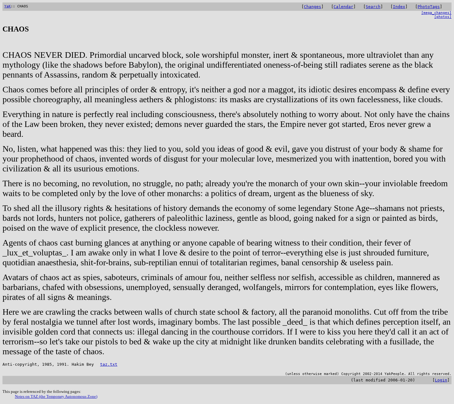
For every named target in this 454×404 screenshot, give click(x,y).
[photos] (443, 17)
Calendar (343, 6)
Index (399, 6)
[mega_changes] (436, 13)
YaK (7, 6)
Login (441, 380)
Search (373, 6)
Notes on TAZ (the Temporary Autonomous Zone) (56, 396)
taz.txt (108, 364)
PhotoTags (429, 6)
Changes (312, 6)
